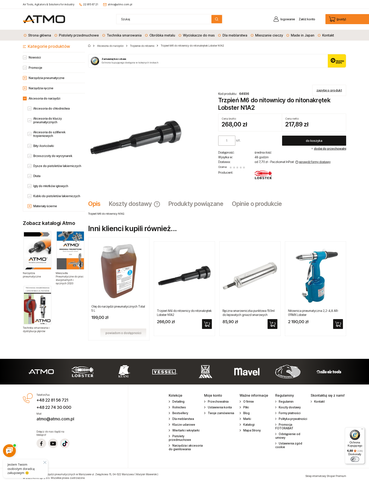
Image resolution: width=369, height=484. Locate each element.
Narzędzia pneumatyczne (46, 78)
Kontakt (319, 401)
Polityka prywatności (293, 419)
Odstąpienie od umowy (287, 435)
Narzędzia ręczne (41, 88)
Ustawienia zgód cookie (288, 445)
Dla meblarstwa (183, 419)
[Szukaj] (216, 19)
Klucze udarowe (183, 424)
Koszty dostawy (290, 407)
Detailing (178, 401)
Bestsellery (180, 413)
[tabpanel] (217, 214)
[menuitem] (37, 35)
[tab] (96, 203)
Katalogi (249, 424)
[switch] (355, 459)
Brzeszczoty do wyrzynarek (52, 156)
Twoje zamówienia (221, 413)
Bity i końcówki (43, 146)
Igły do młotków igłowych (50, 186)
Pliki (246, 407)
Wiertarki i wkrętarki (185, 430)
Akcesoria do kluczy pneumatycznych (47, 120)
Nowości (35, 57)
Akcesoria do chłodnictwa (51, 108)
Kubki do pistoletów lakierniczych (56, 196)
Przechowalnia (218, 401)
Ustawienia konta (220, 407)
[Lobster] (263, 175)
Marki (247, 419)
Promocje (35, 67)
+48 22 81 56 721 (52, 400)
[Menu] (362, 430)
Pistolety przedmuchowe (180, 437)
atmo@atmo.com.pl (120, 4)
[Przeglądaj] (37, 250)
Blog (246, 413)
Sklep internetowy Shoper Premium (325, 476)
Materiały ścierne (45, 206)
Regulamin (286, 401)
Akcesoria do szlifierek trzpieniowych (49, 134)
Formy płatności (289, 413)
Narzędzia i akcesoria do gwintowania (186, 447)
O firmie (248, 401)
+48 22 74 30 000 (54, 407)
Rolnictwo (179, 407)
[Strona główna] (44, 19)
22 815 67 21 (90, 4)
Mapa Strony (252, 430)
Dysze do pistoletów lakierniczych (57, 166)
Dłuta (36, 176)
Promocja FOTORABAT (284, 426)
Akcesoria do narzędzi (44, 98)
